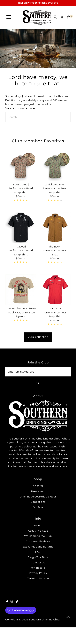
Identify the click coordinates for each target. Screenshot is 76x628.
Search (38, 525)
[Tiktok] (17, 602)
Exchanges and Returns (38, 546)
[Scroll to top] (68, 617)
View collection (38, 337)
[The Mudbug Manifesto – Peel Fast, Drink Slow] (20, 289)
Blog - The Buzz (38, 557)
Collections (38, 501)
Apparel (38, 485)
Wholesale (38, 567)
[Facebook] (7, 602)
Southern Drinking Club (44, 619)
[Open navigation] (8, 17)
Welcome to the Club (38, 536)
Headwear (38, 491)
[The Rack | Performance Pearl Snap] (55, 227)
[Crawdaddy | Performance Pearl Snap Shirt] (55, 289)
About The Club (38, 530)
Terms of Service (38, 578)
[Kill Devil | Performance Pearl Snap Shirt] (20, 227)
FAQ (38, 551)
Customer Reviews (38, 541)
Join (38, 383)
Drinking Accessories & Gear (38, 496)
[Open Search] (55, 17)
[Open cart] (69, 17)
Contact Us (38, 562)
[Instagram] (12, 602)
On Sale (38, 507)
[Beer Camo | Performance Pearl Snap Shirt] (20, 165)
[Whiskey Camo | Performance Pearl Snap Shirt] (55, 165)
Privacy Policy (38, 573)
